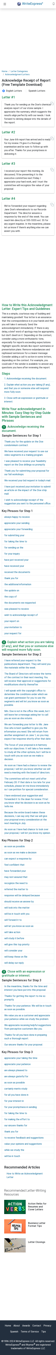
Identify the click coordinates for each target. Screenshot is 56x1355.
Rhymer (30, 1344)
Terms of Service (30, 1331)
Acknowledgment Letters (17, 74)
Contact (36, 1325)
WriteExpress (32, 4)
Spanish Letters (37, 90)
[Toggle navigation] (5, 4)
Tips (43, 1331)
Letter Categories (19, 71)
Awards (26, 1325)
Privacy (47, 1325)
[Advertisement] (28, 39)
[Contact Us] (53, 3)
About (16, 1325)
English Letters (14, 90)
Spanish (14, 1331)
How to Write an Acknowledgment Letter (25, 1175)
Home (4, 71)
